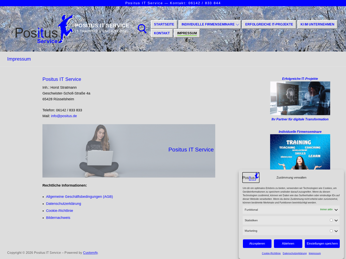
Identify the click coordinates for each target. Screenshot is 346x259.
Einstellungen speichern (322, 243)
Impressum (315, 253)
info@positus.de (64, 116)
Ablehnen (288, 243)
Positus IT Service (102, 25)
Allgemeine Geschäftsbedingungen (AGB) (79, 197)
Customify (90, 252)
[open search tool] (142, 29)
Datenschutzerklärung (295, 253)
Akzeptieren (257, 243)
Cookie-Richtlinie (271, 253)
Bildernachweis (58, 218)
